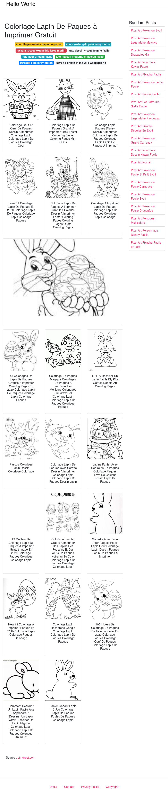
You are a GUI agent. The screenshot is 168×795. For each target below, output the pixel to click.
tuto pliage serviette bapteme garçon (39, 44)
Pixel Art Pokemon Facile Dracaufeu (143, 208)
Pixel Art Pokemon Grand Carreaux (143, 140)
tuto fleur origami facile (37, 56)
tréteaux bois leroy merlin (36, 63)
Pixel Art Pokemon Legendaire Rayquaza (145, 116)
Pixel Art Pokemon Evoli (146, 30)
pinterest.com (26, 757)
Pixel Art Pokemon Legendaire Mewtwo (144, 40)
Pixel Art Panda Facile (145, 94)
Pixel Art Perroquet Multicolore (143, 220)
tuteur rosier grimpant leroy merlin (88, 44)
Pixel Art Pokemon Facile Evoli (143, 196)
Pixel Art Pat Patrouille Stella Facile (145, 104)
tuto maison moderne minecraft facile (79, 56)
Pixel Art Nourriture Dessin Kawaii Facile (144, 152)
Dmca (53, 787)
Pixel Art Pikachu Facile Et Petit (146, 244)
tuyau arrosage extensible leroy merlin (41, 50)
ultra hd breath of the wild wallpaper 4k (81, 63)
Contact (69, 787)
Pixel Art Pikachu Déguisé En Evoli (142, 128)
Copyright (112, 787)
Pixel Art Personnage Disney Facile (144, 232)
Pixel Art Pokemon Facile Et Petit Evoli (143, 172)
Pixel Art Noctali (141, 162)
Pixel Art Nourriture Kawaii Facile (143, 64)
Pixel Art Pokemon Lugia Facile (147, 84)
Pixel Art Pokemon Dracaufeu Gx (143, 52)
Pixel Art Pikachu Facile (146, 74)
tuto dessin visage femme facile (89, 50)
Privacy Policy (90, 787)
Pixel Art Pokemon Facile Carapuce (143, 184)
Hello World (21, 3)
